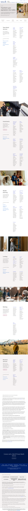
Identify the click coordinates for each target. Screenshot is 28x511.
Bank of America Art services (21, 71)
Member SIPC (22, 496)
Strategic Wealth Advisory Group (15, 58)
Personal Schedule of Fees (9, 441)
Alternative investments (21, 139)
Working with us (13, 2)
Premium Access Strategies (14, 140)
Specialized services (2, 20)
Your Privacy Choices (23, 465)
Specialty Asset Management (15, 154)
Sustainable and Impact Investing (21, 154)
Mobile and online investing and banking (21, 308)
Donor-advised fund (15, 207)
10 (2, 428)
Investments (8, 20)
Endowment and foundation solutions (21, 361)
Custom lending (14, 257)
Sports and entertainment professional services (15, 87)
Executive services (14, 71)
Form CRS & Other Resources (5, 465)
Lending (17, 20)
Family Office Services (21, 28)
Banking (21, 20)
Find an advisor (25, 2)
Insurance (14, 222)
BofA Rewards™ (14, 323)
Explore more (4, 129)
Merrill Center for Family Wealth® (14, 43)
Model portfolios (21, 122)
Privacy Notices (18, 510)
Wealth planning (13, 20)
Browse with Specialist (14, 466)
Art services (21, 271)
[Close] (27, 509)
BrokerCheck (11, 465)
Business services (25, 20)
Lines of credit (21, 257)
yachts (14, 260)
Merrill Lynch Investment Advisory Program (15, 123)
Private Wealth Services (14, 28)
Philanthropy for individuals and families (21, 192)
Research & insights (20, 2)
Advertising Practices (16, 465)
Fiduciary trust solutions (21, 207)
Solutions (17, 2)
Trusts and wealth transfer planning (14, 192)
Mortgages (14, 271)
